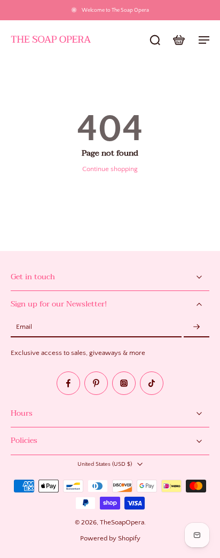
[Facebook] (68, 383)
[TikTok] (151, 383)
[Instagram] (124, 383)
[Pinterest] (96, 383)
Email (24, 327)
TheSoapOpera (122, 522)
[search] (155, 39)
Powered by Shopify (110, 538)
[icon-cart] (178, 39)
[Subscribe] (196, 327)
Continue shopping (110, 169)
